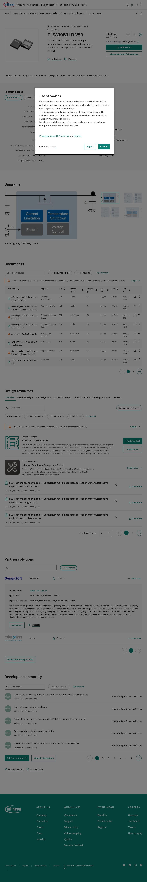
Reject (90, 146)
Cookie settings (48, 146)
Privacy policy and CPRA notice (54, 136)
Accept (104, 146)
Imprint (78, 136)
